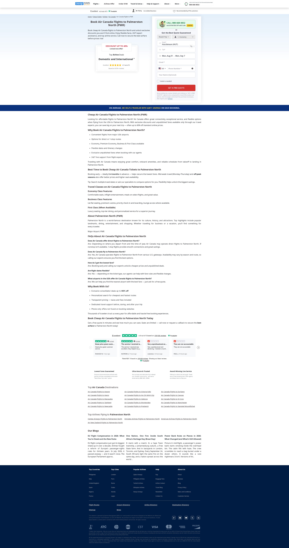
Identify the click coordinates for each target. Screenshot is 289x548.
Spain (90, 487)
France (91, 496)
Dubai (113, 487)
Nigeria (91, 492)
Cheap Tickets (97, 17)
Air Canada (112, 17)
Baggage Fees (160, 479)
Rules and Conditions (184, 492)
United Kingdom (94, 483)
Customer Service (183, 496)
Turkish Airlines (138, 483)
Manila (113, 492)
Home (90, 17)
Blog (179, 483)
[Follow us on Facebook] (173, 517)
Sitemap (92, 510)
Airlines (105, 17)
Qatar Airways (137, 475)
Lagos (113, 496)
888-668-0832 (194, 5)
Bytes (119, 510)
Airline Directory (150, 505)
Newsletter (159, 492)
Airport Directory (123, 505)
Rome (113, 483)
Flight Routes (94, 505)
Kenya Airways (138, 492)
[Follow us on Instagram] (180, 517)
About (180, 475)
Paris (112, 479)
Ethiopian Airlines (138, 487)
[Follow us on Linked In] (198, 517)
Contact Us (159, 496)
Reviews (180, 479)
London (113, 475)
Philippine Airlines (139, 479)
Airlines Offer (109, 4)
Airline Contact (160, 483)
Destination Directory (180, 505)
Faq (157, 475)
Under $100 (123, 4)
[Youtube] (186, 517)
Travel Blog (159, 487)
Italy (90, 479)
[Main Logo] (82, 4)
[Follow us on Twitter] (192, 517)
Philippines (92, 475)
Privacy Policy (182, 487)
